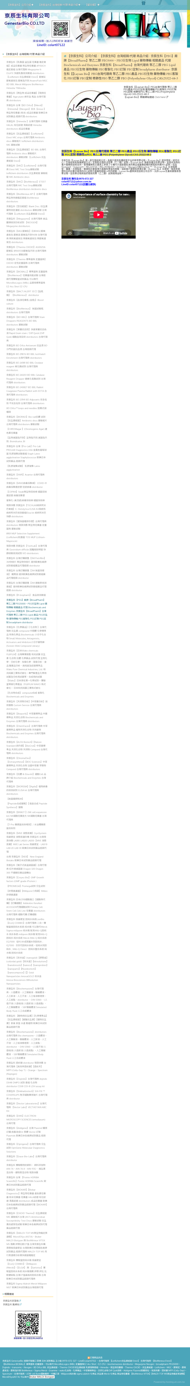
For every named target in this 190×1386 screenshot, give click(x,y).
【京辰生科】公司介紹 (82, 56)
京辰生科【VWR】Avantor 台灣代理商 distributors (25, 476)
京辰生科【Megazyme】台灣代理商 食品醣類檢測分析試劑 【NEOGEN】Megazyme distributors (26, 222)
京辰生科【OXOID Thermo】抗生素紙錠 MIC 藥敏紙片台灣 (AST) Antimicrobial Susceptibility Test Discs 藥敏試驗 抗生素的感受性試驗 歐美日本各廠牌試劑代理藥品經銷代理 (26, 1220)
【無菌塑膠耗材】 (15, 798)
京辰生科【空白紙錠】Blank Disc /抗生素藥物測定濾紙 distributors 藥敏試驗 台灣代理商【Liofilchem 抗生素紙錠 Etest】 (27, 210)
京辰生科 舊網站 (11, 1304)
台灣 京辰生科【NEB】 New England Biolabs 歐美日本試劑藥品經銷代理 (24, 858)
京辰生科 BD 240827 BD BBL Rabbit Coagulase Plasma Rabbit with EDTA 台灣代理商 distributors (26, 391)
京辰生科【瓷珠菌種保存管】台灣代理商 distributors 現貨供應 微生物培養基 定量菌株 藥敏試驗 (26, 525)
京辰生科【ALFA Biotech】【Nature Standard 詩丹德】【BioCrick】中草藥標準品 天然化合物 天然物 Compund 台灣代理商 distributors (26, 747)
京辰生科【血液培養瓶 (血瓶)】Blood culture (24, 301)
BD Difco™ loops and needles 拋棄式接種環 (26, 410)
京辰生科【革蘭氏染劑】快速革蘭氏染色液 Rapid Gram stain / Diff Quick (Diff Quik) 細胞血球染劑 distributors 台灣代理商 (27, 335)
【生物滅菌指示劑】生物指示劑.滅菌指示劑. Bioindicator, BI (26, 439)
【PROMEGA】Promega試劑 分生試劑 (25, 886)
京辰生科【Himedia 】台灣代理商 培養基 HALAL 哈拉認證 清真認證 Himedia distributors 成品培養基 (26, 125)
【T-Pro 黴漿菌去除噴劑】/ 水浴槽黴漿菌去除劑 (25, 826)
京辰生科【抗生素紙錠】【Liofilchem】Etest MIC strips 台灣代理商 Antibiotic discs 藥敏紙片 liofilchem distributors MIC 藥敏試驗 (25, 139)
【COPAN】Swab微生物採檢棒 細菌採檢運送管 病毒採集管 (26, 493)
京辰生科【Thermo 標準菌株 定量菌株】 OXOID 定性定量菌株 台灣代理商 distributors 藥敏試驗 (26, 263)
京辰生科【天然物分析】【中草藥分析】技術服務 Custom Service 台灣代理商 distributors (27, 705)
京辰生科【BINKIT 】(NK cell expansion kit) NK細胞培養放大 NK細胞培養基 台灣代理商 (26, 816)
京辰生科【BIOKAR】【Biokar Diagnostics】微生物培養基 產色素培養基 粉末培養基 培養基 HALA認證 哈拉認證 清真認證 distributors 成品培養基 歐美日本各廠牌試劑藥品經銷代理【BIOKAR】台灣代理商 (26, 1199)
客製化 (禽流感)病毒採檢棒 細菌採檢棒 (25, 500)
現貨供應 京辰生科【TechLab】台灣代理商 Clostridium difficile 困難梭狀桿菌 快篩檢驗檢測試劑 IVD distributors (26, 549)
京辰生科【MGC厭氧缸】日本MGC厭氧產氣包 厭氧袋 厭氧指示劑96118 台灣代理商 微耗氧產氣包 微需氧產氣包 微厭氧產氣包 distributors (26, 236)
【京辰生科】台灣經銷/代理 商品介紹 (124, 56)
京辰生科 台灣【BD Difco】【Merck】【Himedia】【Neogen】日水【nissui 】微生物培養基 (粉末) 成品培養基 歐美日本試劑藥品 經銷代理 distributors (27, 111)
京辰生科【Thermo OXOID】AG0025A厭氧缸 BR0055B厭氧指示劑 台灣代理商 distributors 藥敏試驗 (26, 251)
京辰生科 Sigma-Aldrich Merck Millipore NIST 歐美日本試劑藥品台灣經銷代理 (26, 1285)
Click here (160, 97)
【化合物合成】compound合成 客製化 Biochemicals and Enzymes (25, 694)
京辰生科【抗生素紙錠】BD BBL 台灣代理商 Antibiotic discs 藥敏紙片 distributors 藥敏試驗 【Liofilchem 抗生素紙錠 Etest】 (26, 155)
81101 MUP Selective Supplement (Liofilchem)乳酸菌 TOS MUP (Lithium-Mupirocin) (25, 537)
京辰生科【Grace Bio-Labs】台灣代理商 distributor (26, 1158)
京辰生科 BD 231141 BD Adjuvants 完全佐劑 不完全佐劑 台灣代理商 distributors (26, 401)
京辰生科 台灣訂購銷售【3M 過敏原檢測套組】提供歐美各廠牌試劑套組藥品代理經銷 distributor (26, 586)
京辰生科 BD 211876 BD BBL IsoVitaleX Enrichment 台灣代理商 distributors (25, 356)
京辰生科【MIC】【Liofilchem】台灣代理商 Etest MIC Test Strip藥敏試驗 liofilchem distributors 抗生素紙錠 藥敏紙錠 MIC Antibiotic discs (27, 171)
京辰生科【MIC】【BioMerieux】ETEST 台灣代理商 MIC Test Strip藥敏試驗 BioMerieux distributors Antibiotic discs (26, 185)
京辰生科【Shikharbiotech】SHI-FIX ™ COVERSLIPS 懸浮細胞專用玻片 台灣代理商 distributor (26, 1095)
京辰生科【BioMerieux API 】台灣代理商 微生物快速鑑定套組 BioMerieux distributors (26, 197)
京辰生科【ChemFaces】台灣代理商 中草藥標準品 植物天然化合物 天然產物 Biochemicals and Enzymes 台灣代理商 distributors (27, 731)
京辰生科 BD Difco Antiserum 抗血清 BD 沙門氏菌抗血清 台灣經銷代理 (26, 347)
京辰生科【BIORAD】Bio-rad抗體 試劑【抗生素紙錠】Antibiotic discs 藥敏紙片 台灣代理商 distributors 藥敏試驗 (26, 420)
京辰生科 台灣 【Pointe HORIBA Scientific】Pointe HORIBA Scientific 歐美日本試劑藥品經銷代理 (26, 1181)
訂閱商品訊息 (96, 1357)
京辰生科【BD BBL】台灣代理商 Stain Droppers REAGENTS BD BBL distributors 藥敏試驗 (25, 321)
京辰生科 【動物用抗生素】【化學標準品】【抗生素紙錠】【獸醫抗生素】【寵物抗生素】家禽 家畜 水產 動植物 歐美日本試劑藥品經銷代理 (26, 1021)
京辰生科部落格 (11, 1300)
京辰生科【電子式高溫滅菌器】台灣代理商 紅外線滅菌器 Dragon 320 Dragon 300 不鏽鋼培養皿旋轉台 (26, 869)
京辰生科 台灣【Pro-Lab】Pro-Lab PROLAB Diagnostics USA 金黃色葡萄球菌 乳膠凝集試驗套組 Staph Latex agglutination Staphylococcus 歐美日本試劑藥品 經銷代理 (26, 454)
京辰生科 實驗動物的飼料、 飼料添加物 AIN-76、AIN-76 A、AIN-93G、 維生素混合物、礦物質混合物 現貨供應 (25, 1168)
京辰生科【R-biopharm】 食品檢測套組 (26, 594)
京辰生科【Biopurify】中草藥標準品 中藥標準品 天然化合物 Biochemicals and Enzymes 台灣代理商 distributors (26, 717)
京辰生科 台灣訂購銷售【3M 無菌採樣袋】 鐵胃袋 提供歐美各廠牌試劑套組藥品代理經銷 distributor (25, 574)
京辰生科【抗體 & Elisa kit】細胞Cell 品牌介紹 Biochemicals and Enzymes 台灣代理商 (26, 778)
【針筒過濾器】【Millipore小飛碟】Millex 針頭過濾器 (27, 892)
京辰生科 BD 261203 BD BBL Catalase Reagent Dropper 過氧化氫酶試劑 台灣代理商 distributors (26, 378)
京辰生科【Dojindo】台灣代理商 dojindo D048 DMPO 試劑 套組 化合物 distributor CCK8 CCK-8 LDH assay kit (26, 1082)
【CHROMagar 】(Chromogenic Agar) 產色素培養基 (26, 430)
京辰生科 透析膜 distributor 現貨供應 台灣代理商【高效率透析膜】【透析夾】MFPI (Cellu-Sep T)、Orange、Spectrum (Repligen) (27, 1068)
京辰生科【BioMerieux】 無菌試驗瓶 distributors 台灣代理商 (24, 310)
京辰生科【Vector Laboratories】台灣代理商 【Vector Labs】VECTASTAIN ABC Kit (26, 1107)
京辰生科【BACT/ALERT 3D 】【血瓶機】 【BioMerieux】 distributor (24, 293)
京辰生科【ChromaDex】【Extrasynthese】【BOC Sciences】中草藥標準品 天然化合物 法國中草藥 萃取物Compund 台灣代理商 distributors (26, 764)
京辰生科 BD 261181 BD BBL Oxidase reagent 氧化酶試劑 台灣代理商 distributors (24, 366)
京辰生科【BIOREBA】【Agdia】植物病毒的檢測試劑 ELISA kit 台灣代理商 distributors (27, 790)
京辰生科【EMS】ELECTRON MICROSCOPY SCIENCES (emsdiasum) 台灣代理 (25, 1119)
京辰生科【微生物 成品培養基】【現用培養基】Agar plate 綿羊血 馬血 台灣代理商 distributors (26, 96)
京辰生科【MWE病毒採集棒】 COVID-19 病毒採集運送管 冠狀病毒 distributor (26, 485)
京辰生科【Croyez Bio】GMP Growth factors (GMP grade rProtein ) (25, 879)
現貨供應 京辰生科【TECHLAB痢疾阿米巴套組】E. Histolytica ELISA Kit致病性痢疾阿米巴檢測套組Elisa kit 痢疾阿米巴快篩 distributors (26, 511)
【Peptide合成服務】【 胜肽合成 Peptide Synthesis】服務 (26, 805)
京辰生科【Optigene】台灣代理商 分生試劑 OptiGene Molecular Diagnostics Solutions (26, 1148)
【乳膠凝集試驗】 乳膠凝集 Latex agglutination (23, 467)
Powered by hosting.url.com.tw (169, 1382)
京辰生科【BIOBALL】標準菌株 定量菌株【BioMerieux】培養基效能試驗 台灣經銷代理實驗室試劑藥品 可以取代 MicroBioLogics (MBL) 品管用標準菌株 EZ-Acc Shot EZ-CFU (26, 279)
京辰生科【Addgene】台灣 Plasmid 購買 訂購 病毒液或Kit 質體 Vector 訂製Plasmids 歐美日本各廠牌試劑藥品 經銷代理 (26, 1133)
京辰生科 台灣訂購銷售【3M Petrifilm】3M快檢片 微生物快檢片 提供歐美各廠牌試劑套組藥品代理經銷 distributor (26, 562)
